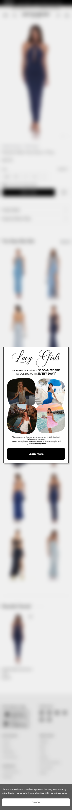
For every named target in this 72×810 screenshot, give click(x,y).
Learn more (36, 454)
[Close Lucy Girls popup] (65, 351)
